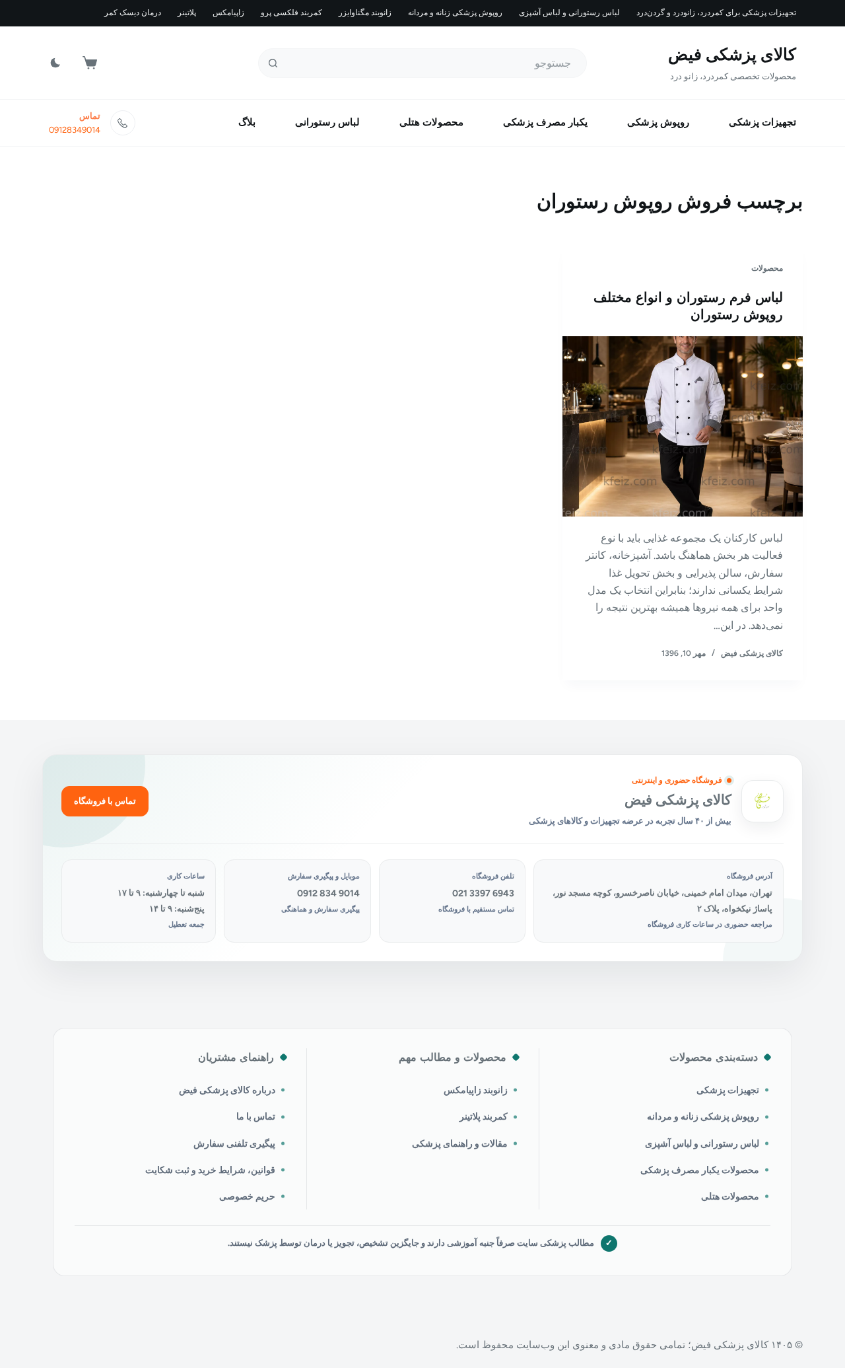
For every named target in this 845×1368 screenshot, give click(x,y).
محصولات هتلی (431, 122)
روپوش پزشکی (658, 122)
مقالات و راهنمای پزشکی (460, 1143)
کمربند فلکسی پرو (291, 12)
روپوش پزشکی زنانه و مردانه (455, 12)
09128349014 (74, 130)
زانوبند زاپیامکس (476, 1090)
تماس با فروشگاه (105, 801)
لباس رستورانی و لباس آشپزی (569, 12)
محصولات (767, 268)
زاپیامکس (228, 12)
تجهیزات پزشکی (762, 122)
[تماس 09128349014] (122, 122)
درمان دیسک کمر (132, 12)
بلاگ (246, 122)
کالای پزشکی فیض (732, 54)
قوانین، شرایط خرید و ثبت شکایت (210, 1170)
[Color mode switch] (55, 62)
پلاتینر (187, 12)
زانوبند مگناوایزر (365, 12)
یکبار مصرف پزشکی (545, 122)
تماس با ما (255, 1116)
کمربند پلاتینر (483, 1116)
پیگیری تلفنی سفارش (234, 1143)
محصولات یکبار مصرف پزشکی (699, 1170)
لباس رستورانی (327, 122)
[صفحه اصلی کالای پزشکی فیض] (762, 801)
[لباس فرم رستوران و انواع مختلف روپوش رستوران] (682, 426)
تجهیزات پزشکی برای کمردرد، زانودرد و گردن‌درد (716, 12)
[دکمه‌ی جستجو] (273, 63)
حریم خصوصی (247, 1196)
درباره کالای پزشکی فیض (227, 1090)
